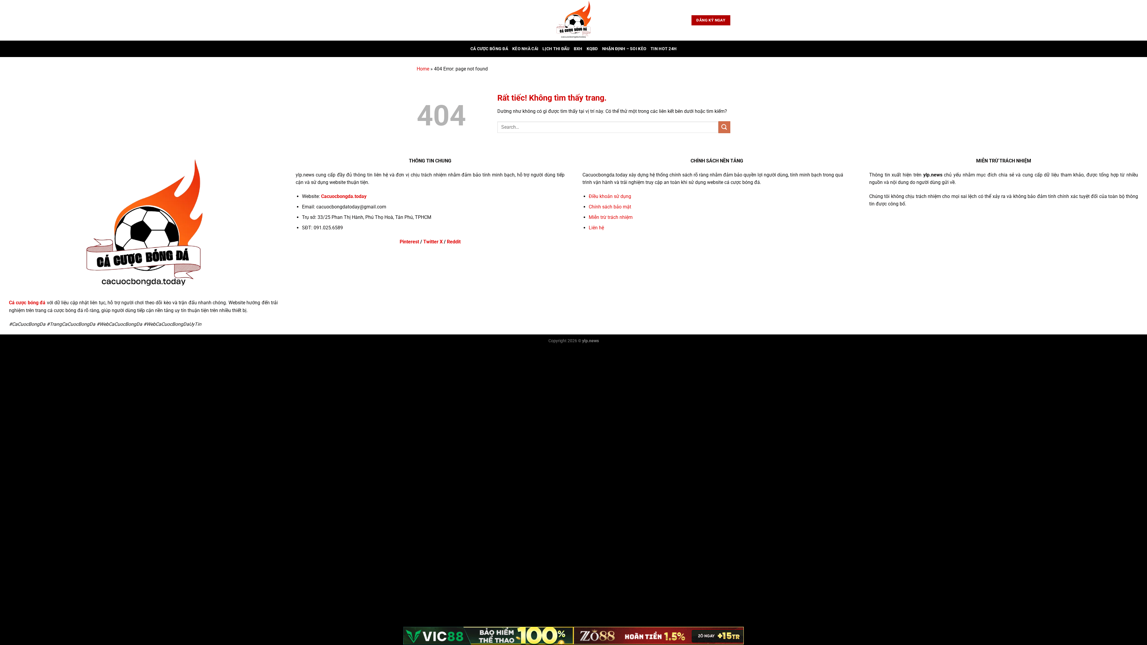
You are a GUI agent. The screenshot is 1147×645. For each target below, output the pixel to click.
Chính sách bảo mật (610, 207)
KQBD (592, 48)
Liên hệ (596, 228)
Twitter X (433, 242)
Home (423, 69)
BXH (578, 48)
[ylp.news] (573, 20)
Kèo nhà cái (525, 48)
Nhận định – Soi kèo (624, 48)
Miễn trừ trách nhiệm (611, 217)
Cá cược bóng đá (489, 48)
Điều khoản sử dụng (610, 196)
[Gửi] (724, 127)
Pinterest (409, 242)
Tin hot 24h (664, 48)
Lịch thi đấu (555, 48)
